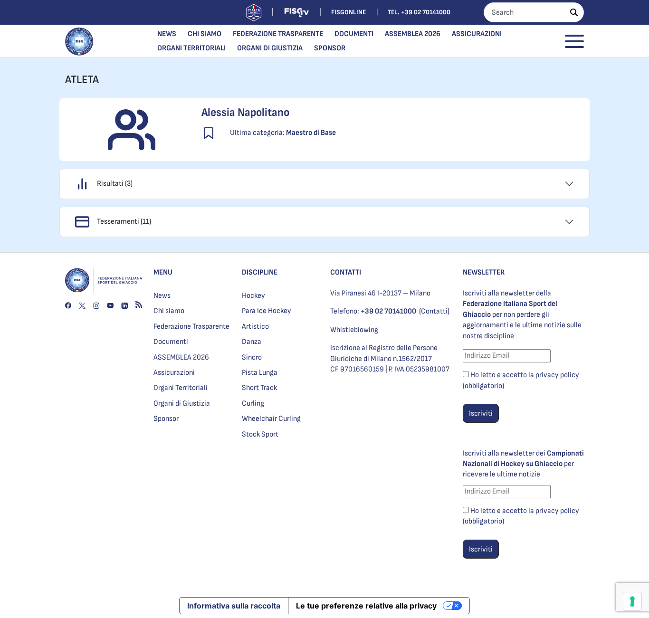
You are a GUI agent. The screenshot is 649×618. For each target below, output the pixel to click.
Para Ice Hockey (266, 310)
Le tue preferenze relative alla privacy (366, 605)
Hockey (253, 295)
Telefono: (373, 311)
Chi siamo (204, 33)
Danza (251, 341)
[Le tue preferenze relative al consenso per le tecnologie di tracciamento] (632, 601)
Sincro (252, 357)
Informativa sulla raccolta (233, 605)
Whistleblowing (354, 329)
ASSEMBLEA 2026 (412, 33)
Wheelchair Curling (271, 418)
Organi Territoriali (191, 48)
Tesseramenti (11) (124, 221)
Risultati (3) (115, 183)
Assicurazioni (477, 33)
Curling (253, 403)
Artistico (255, 326)
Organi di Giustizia (270, 48)
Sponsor (329, 48)
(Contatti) (434, 311)
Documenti (353, 33)
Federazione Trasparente (278, 33)
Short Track (259, 387)
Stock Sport (260, 434)
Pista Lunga (259, 372)
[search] (573, 12)
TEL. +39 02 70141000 (419, 12)
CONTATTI (345, 272)
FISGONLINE (348, 12)
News (166, 33)
